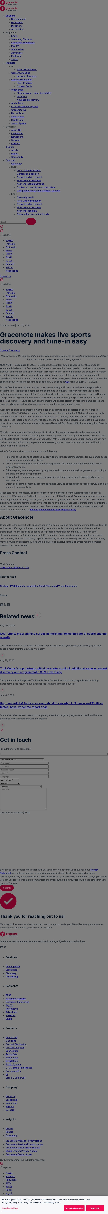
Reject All (95, 1208)
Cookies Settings (10, 1208)
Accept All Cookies (74, 1208)
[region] (54, 1205)
